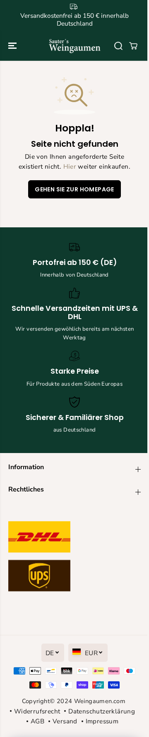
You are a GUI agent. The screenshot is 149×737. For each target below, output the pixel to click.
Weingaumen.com (99, 701)
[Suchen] (118, 45)
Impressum (102, 721)
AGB (37, 721)
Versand (65, 721)
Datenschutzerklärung (101, 711)
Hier (70, 166)
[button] (13, 45)
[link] (74, 558)
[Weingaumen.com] (75, 45)
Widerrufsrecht (37, 711)
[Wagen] (133, 45)
